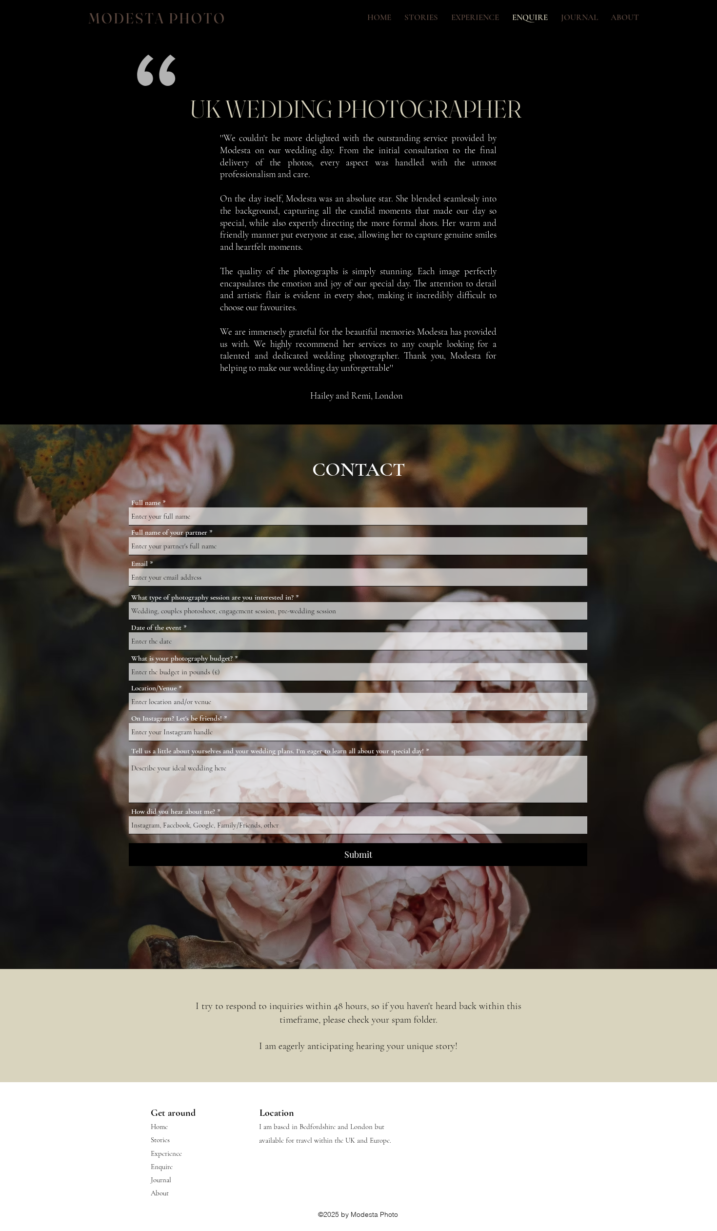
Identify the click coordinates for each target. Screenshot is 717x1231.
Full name (145, 502)
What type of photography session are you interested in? (212, 597)
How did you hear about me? (173, 811)
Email (139, 563)
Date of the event (156, 627)
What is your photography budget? (182, 658)
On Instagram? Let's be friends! (176, 718)
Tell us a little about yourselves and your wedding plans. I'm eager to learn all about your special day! (277, 751)
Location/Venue (154, 688)
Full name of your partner (169, 532)
